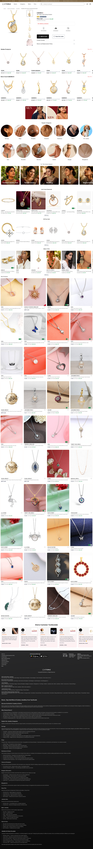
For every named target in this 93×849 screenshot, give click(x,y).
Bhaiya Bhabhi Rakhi (58, 692)
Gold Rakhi (33, 692)
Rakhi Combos (78, 692)
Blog (2, 666)
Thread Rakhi (83, 692)
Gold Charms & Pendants (23, 680)
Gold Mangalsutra (44, 680)
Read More (23, 642)
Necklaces (7, 683)
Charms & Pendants (11, 8)
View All (89, 49)
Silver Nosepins (39, 677)
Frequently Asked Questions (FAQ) (8, 655)
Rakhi (62, 683)
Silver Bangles (33, 677)
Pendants (18, 8)
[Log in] (87, 4)
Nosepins (31, 683)
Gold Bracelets (10, 680)
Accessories (66, 683)
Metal (29, 4)
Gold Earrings (4, 680)
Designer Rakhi (27, 692)
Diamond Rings (72, 683)
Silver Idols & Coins (46, 677)
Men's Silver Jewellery (17, 686)
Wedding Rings (12, 689)
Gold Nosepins (37, 680)
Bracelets (12, 683)
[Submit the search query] (41, 4)
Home (5, 8)
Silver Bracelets (11, 677)
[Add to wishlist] (21, 307)
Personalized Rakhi (45, 692)
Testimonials (4, 664)
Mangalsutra (36, 683)
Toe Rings (41, 683)
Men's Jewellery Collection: (7, 686)
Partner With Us (4, 663)
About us (3, 653)
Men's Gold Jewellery (26, 686)
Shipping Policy (4, 660)
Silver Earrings (4, 677)
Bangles (27, 683)
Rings (16, 683)
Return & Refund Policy (6, 658)
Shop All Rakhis (21, 692)
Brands (15, 4)
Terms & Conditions (5, 661)
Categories (22, 4)
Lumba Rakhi (65, 692)
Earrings (3, 683)
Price (35, 4)
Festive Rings (25, 689)
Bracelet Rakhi (38, 692)
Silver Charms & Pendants (24, 677)
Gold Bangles (31, 680)
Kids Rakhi (52, 692)
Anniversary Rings (5, 689)
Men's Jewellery (57, 683)
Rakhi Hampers (71, 692)
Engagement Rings (19, 689)
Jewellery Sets (50, 683)
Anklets (45, 683)
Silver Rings (17, 677)
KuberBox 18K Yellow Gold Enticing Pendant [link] (29, 8)
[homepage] (6, 4)
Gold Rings (16, 680)
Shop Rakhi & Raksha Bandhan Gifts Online (9, 692)
